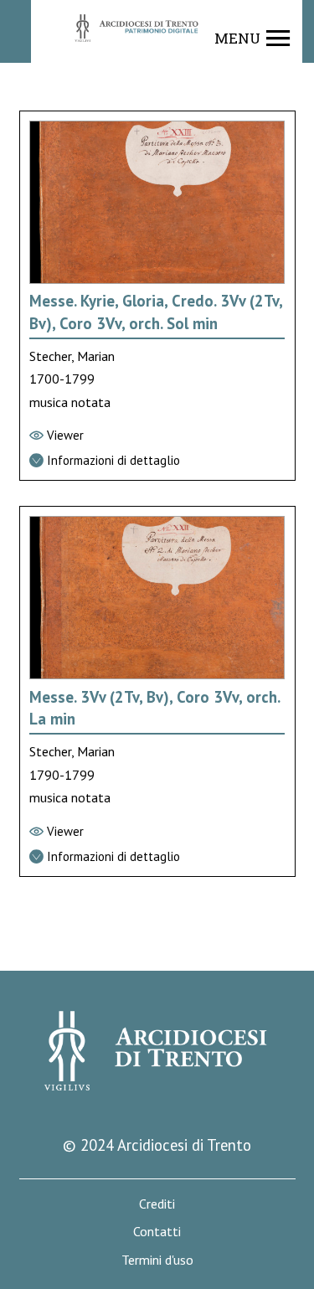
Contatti (157, 1232)
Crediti (157, 1204)
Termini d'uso (157, 1260)
